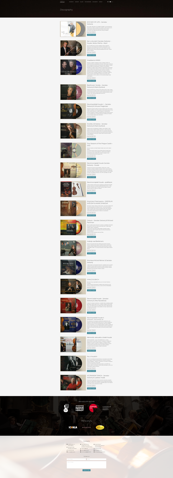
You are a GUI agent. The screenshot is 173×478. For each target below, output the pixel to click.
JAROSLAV (62, 2)
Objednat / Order (91, 34)
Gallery (81, 1)
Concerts (77, 1)
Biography (71, 1)
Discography (95, 1)
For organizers (88, 1)
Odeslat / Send (87, 470)
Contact (100, 1)
